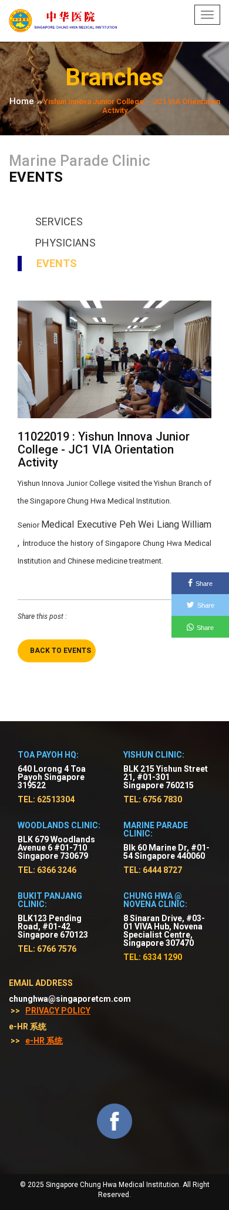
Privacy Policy (57, 1010)
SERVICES (59, 221)
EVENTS (56, 263)
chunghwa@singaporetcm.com (70, 999)
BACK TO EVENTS (60, 650)
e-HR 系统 (44, 1040)
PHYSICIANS (65, 242)
